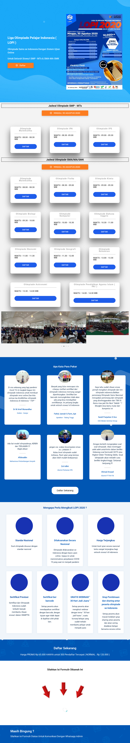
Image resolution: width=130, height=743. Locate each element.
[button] (65, 113)
